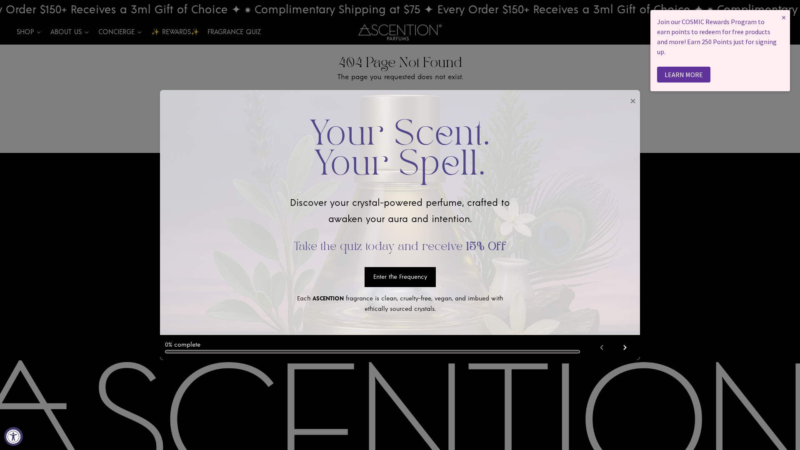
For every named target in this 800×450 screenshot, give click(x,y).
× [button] (784, 17)
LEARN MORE (684, 74)
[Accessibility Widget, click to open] (13, 436)
